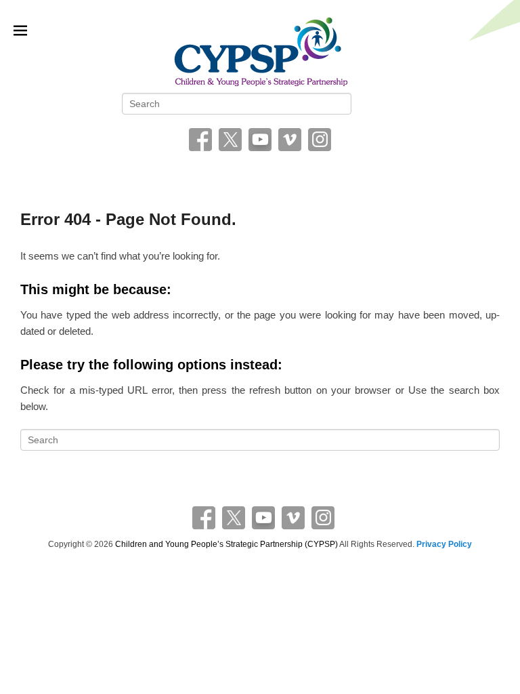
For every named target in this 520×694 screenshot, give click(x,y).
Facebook (200, 139)
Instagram (319, 139)
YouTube (260, 139)
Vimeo (289, 139)
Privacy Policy (444, 544)
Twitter (230, 139)
